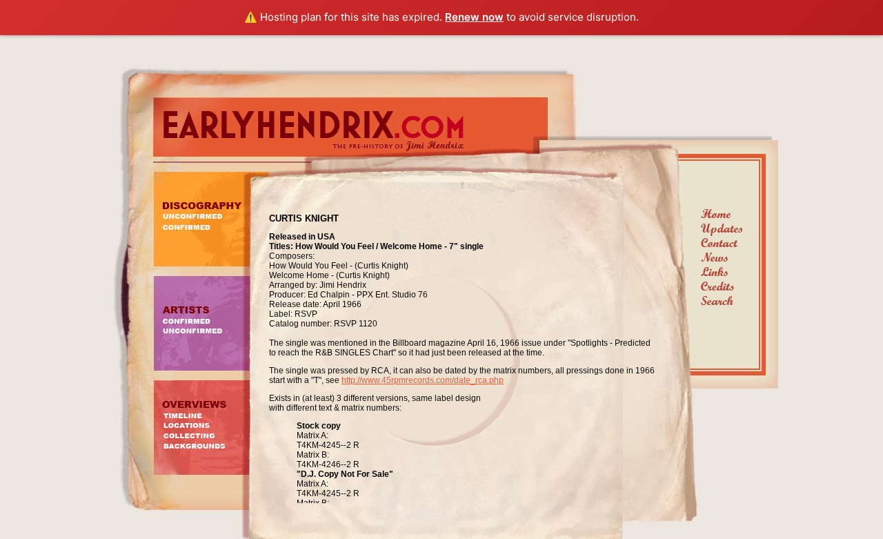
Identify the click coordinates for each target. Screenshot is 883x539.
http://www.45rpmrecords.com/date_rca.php (422, 380)
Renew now (474, 16)
